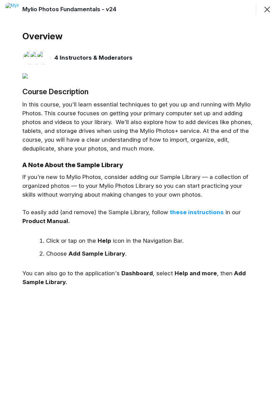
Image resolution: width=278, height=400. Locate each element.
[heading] (69, 9)
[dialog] (139, 200)
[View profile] (12, 9)
